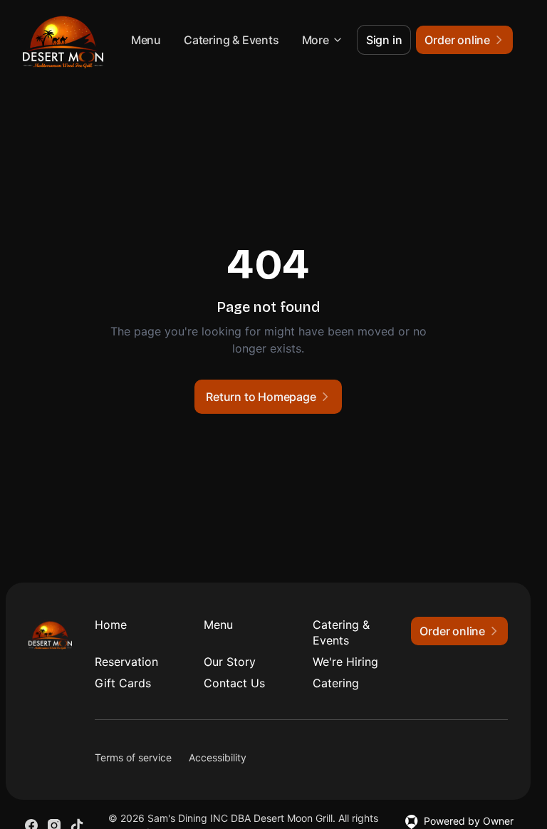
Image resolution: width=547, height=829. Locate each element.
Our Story (230, 662)
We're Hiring (345, 662)
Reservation (126, 662)
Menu (146, 40)
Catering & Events (231, 40)
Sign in (384, 40)
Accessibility (217, 757)
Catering (336, 683)
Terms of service (133, 757)
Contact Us (234, 683)
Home (111, 624)
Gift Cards (123, 683)
